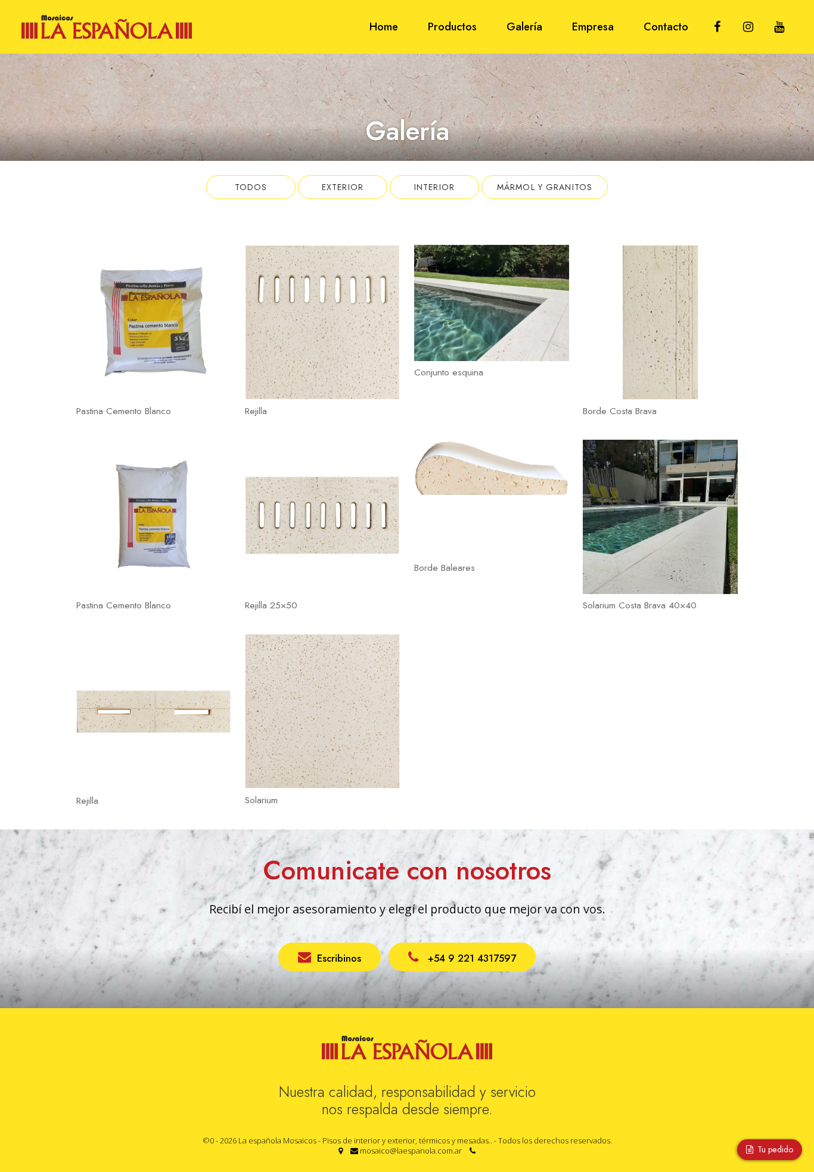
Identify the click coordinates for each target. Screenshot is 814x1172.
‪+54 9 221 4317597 (470, 958)
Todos (251, 187)
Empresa (593, 27)
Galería (524, 27)
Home (383, 27)
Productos (452, 27)
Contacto (666, 27)
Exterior (342, 187)
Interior (434, 187)
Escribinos (339, 958)
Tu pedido (774, 1149)
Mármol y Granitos (544, 187)
